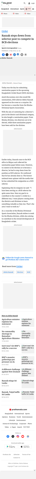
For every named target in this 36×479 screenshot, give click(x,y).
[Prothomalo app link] (10, 446)
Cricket (5, 31)
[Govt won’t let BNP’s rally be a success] (28, 349)
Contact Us (16, 457)
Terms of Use (26, 454)
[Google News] (28, 437)
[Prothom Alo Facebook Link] (8, 437)
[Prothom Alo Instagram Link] (18, 437)
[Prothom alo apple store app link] (25, 446)
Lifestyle (12, 420)
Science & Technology (10, 424)
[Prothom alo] (6, 3)
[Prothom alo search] (24, 3)
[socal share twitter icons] (7, 56)
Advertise (17, 454)
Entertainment (27, 417)
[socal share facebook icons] (3, 56)
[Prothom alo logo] (18, 410)
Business (12, 417)
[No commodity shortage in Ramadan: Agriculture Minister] (28, 336)
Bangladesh (5, 9)
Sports (22, 9)
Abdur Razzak (8, 272)
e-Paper (13, 427)
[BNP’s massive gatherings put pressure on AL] (28, 361)
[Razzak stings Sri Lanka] (28, 384)
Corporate (22, 424)
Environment (21, 420)
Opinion (5, 417)
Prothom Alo (7, 454)
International (14, 9)
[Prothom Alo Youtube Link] (23, 437)
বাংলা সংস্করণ (26, 427)
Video (7, 427)
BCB (28, 272)
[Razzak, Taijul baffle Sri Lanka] (28, 395)
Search (19, 427)
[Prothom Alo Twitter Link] (13, 437)
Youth (19, 417)
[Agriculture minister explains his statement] (28, 323)
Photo (30, 424)
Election (20, 272)
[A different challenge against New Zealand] (28, 372)
